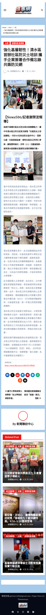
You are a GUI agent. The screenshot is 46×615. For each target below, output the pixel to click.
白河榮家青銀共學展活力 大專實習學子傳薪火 (22, 474)
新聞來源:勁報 (30, 446)
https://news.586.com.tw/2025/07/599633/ (20, 365)
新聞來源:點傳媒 (18, 43)
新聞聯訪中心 (15, 71)
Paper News (37, 596)
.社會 (6, 43)
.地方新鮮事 (10, 446)
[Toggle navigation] (5, 10)
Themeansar (23, 599)
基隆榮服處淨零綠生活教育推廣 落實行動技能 (22, 564)
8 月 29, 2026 (28, 479)
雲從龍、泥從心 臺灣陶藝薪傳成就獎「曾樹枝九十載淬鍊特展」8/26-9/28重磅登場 (22, 518)
